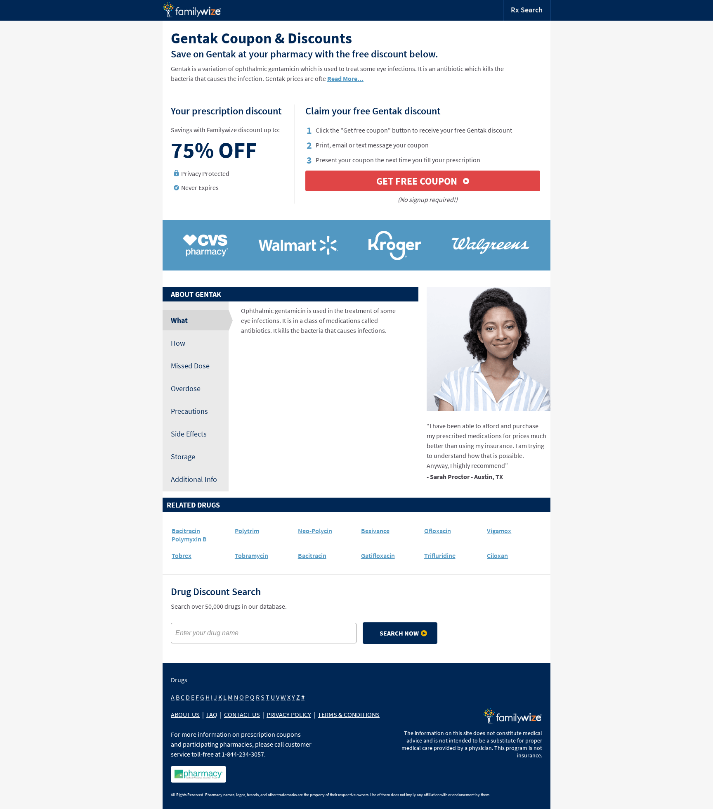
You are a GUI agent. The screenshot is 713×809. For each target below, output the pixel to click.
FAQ (211, 714)
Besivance (375, 531)
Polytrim (247, 531)
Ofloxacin (437, 531)
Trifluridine (440, 555)
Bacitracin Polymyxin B (189, 535)
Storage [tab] (183, 456)
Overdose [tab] (186, 388)
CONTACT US (242, 714)
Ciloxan (497, 555)
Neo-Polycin (315, 531)
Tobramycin (251, 555)
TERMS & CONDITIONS (349, 714)
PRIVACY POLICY (289, 714)
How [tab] (178, 343)
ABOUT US (185, 714)
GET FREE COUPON (416, 181)
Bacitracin (312, 555)
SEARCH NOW (399, 633)
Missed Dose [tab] (190, 365)
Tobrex (181, 555)
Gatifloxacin (378, 555)
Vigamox (499, 531)
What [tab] (179, 320)
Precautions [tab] (189, 411)
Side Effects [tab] (189, 434)
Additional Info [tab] (194, 479)
